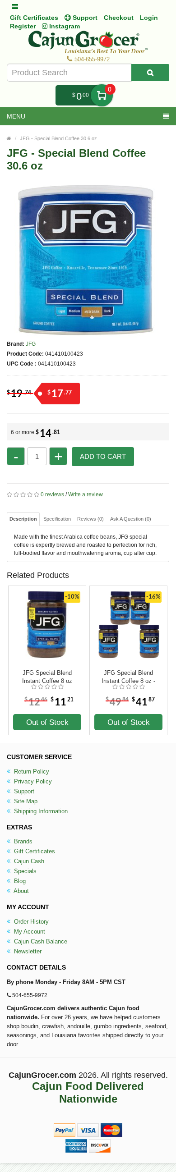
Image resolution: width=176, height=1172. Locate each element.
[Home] (9, 138)
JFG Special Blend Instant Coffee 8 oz (47, 676)
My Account (28, 931)
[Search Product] (150, 72)
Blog (19, 881)
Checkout (119, 17)
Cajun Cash (28, 861)
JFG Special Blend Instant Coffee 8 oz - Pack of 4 (128, 677)
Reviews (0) (90, 519)
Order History (30, 921)
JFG (31, 344)
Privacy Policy (32, 781)
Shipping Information (40, 811)
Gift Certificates (34, 17)
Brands (22, 841)
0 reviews (52, 494)
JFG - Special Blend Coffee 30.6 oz (58, 138)
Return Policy (30, 771)
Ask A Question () (130, 519)
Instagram (63, 26)
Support (23, 791)
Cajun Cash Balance (39, 941)
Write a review (85, 494)
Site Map (24, 801)
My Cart (102, 95)
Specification (57, 519)
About (20, 891)
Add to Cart (103, 456)
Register (23, 26)
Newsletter (27, 951)
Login (149, 17)
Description (23, 519)
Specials (24, 871)
